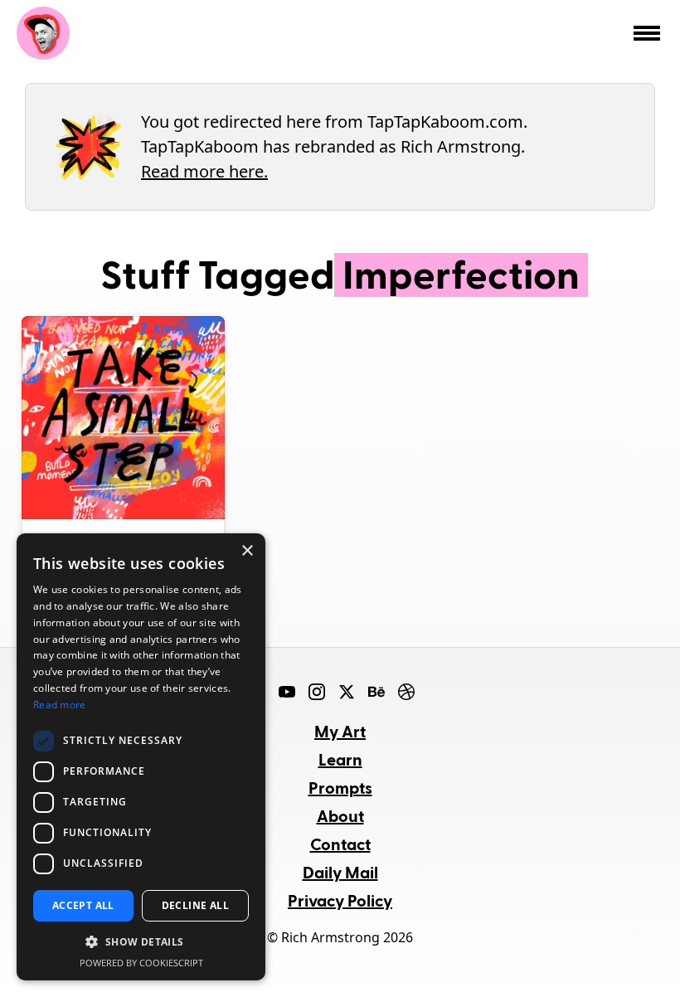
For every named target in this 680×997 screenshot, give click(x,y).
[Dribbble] (406, 691)
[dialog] (141, 756)
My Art (340, 731)
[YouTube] (287, 691)
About (340, 815)
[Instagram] (316, 691)
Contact (340, 844)
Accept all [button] (83, 905)
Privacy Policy (340, 900)
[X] (346, 691)
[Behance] (376, 691)
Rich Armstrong (43, 33)
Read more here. (204, 171)
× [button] (246, 551)
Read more (59, 705)
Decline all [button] (195, 905)
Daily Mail (340, 872)
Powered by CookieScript (141, 962)
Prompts (340, 787)
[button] (141, 942)
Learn (340, 759)
